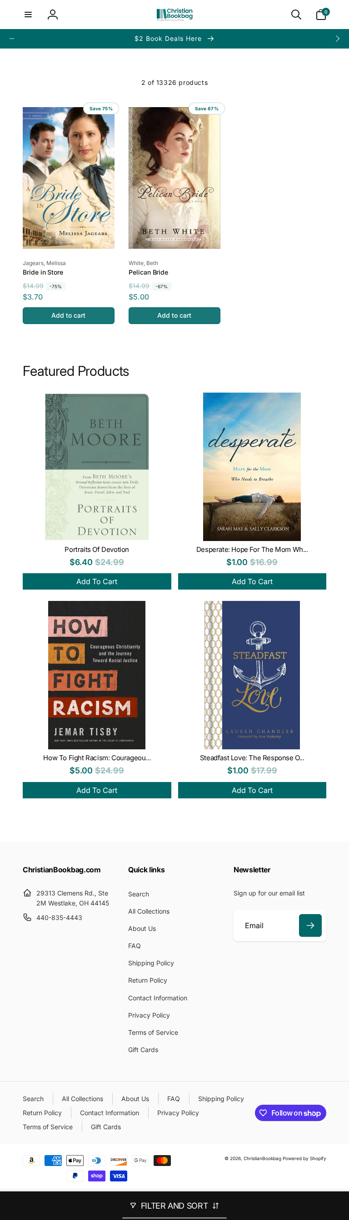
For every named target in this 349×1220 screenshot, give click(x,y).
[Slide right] (337, 38)
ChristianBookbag (262, 1158)
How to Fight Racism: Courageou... (96, 757)
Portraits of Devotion (97, 549)
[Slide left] (11, 38)
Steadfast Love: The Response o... (252, 757)
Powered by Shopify (304, 1158)
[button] (28, 15)
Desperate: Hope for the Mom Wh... (252, 549)
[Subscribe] (310, 925)
